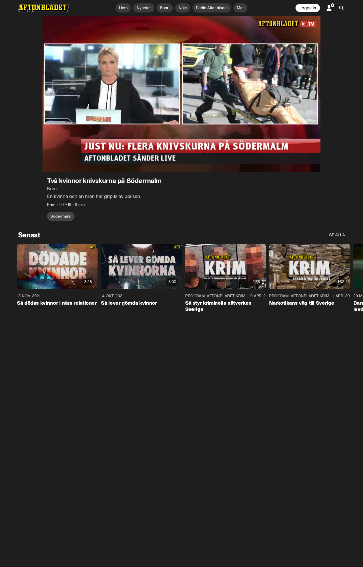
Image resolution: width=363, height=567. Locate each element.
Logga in (307, 7)
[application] (181, 94)
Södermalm (60, 216)
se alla (337, 235)
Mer (240, 7)
